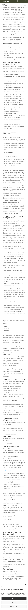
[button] (26, 584)
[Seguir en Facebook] (17, 1)
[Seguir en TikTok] (25, 1)
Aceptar (14, 598)
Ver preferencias (14, 606)
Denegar (14, 602)
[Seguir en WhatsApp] (23, 1)
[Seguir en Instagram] (20, 1)
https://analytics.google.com (12, 470)
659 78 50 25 (6, 1)
